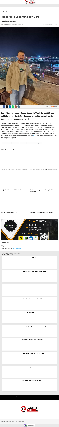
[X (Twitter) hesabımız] (16, 425)
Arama (44, 6)
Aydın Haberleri (5, 11)
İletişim (4, 18)
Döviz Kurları (5, 15)
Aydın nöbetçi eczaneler (7, 12)
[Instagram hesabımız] (25, 425)
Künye (3, 20)
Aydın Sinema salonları (7, 14)
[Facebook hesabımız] (8, 425)
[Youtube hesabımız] (33, 425)
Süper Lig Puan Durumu (7, 23)
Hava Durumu (5, 17)
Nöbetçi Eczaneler (6, 21)
